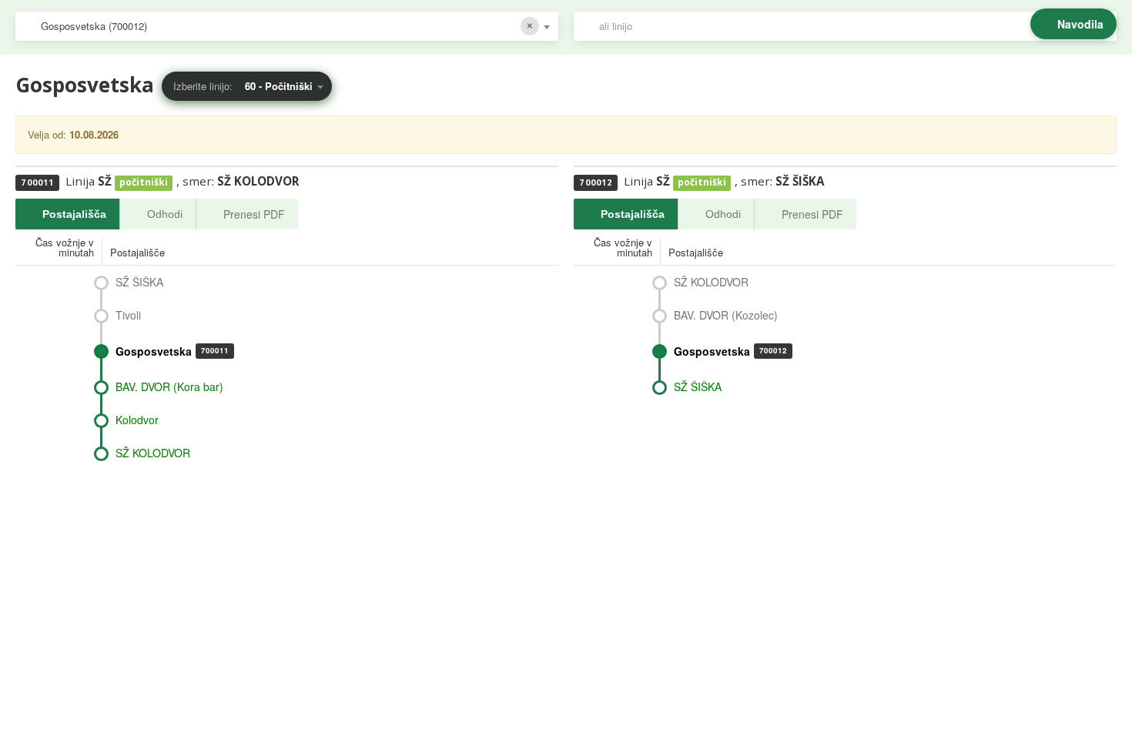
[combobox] (286, 26)
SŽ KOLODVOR (153, 452)
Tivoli (128, 315)
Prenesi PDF (254, 214)
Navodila (1080, 24)
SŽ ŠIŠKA (139, 281)
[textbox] (853, 26)
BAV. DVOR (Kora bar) (169, 386)
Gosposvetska (172, 351)
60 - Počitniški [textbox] (279, 86)
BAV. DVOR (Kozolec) (726, 315)
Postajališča (74, 214)
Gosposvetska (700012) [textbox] (94, 25)
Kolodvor (137, 419)
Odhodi (165, 214)
